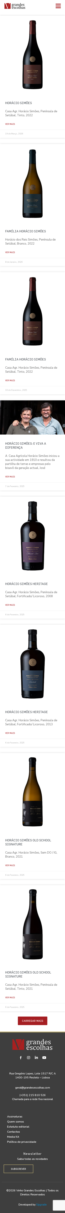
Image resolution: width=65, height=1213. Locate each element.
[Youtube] (44, 1057)
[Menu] (46, 6)
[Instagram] (28, 1057)
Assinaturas (14, 1117)
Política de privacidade (21, 1142)
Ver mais (10, 124)
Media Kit (13, 1137)
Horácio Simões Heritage (26, 584)
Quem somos (15, 1122)
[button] (32, 1021)
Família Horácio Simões (25, 231)
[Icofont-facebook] (20, 1057)
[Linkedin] (36, 1057)
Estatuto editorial (18, 1127)
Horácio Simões (18, 103)
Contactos (13, 1132)
